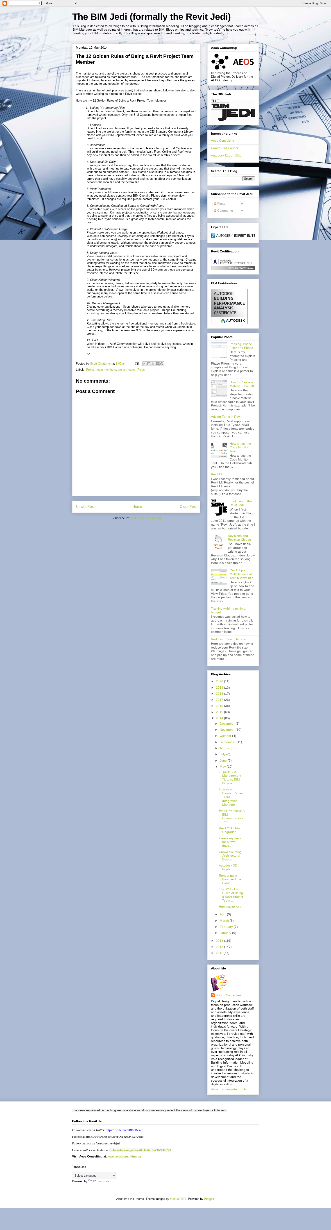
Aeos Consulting (222, 140)
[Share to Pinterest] (161, 363)
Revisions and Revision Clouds (239, 537)
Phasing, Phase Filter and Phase (241, 345)
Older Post (188, 506)
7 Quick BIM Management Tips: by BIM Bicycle (230, 777)
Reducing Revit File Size (228, 639)
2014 (220, 718)
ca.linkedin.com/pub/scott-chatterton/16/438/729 (140, 1150)
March (225, 920)
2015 (220, 712)
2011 (220, 953)
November (228, 729)
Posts (220, 203)
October (226, 736)
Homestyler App (230, 906)
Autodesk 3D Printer (228, 867)
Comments (224, 210)
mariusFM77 (178, 1198)
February (227, 926)
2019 (220, 687)
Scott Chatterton (228, 995)
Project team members (101, 369)
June (224, 760)
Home (137, 506)
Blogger (209, 1198)
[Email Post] (136, 363)
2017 (220, 699)
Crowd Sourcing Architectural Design (230, 855)
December (228, 723)
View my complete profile (229, 1089)
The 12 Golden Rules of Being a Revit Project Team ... (231, 894)
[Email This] (144, 363)
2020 (220, 681)
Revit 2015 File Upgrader (229, 830)
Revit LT (217, 474)
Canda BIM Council (224, 148)
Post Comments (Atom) (145, 518)
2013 (220, 940)
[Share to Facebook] (157, 363)
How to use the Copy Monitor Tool (240, 447)
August (225, 748)
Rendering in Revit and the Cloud (230, 879)
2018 (220, 693)
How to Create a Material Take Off (242, 384)
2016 (220, 706)
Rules (141, 369)
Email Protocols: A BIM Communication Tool (232, 816)
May (223, 766)
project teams (127, 369)
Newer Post (85, 506)
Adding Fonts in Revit (226, 416)
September (228, 742)
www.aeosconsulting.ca (124, 1156)
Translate (103, 1181)
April (223, 914)
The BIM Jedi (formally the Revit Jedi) (151, 17)
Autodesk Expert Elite (226, 155)
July (223, 754)
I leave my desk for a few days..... (230, 842)
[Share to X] (153, 363)
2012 (220, 947)
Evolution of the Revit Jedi (241, 503)
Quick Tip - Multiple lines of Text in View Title (241, 574)
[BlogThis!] (149, 363)
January (226, 933)
